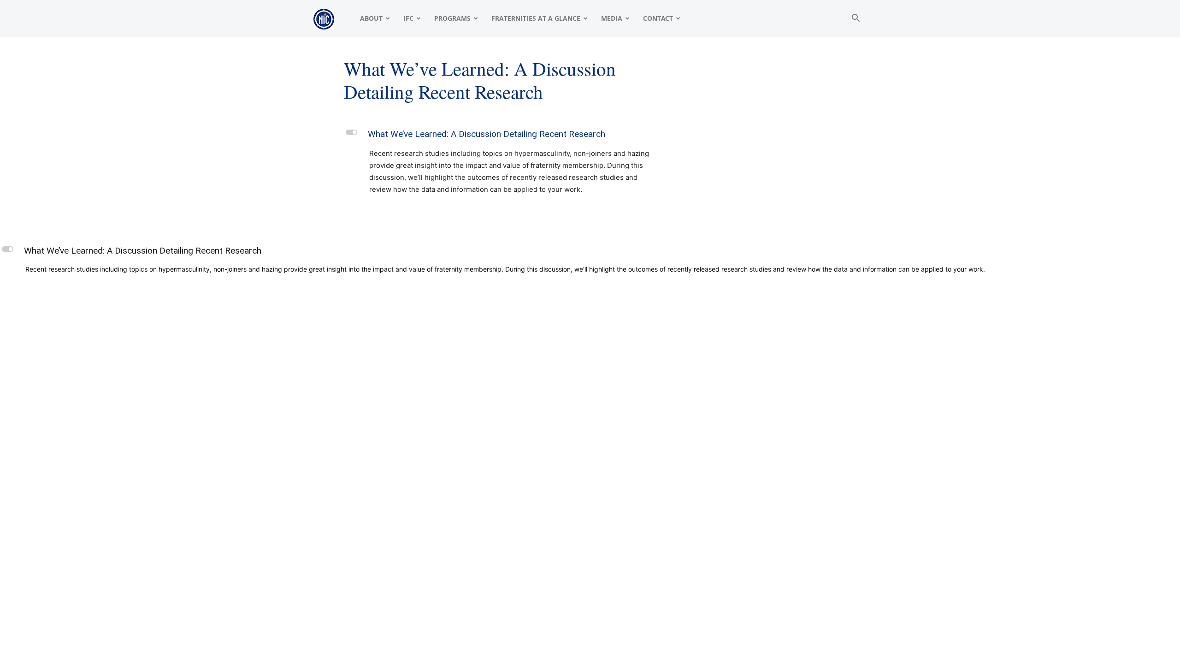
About (371, 18)
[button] (855, 19)
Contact (658, 18)
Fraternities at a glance (535, 18)
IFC (408, 18)
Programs (452, 18)
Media (611, 18)
